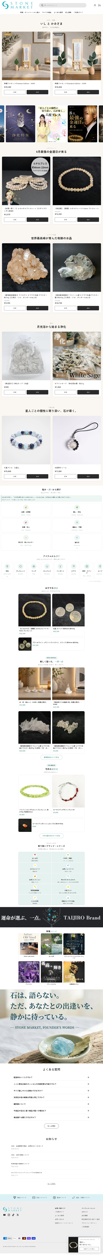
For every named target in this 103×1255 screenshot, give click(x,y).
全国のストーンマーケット (64, 1223)
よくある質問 (58, 12)
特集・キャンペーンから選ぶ (30, 12)
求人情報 (68, 12)
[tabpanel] (51, 123)
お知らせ (85, 1212)
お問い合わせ (59, 1219)
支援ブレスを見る (89, 1249)
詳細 (14, 92)
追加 (37, 92)
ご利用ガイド (78, 12)
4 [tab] (53, 141)
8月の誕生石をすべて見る (51, 835)
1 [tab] (45, 141)
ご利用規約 (85, 1227)
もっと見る (51, 1126)
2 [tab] (48, 141)
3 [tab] (50, 141)
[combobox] (62, 5)
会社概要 (85, 1215)
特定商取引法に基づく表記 (91, 1219)
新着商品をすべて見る (51, 757)
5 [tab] (55, 141)
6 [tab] (58, 141)
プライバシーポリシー (89, 1223)
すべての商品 (46, 12)
